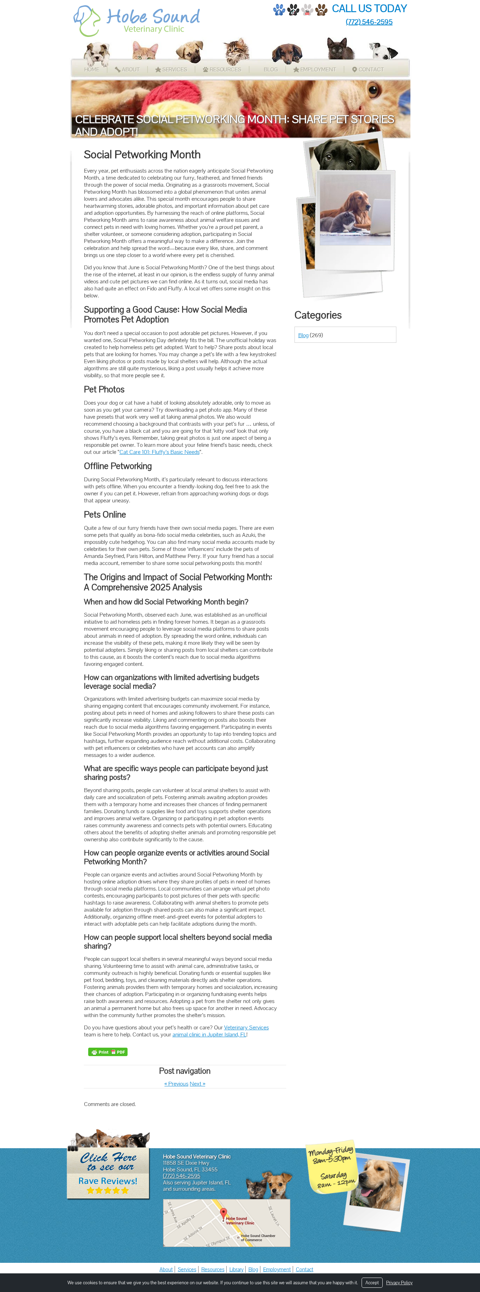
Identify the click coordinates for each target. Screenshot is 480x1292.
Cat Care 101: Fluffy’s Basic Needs (159, 452)
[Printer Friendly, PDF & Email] (108, 1052)
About (131, 69)
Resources (225, 69)
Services (174, 69)
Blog (271, 69)
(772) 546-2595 (369, 21)
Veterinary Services (246, 1027)
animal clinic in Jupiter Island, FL (209, 1034)
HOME (92, 69)
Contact (371, 69)
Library (236, 1269)
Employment (318, 69)
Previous (176, 1083)
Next (197, 1083)
